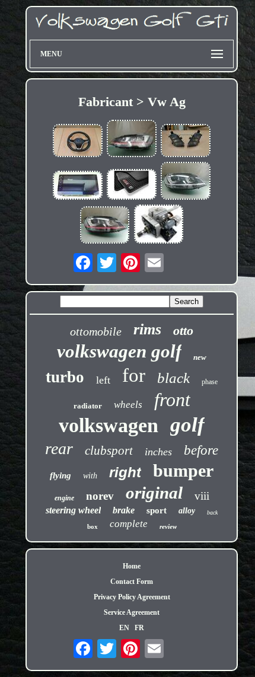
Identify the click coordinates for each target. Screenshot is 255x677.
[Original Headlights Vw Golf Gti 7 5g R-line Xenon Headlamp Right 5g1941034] (186, 182)
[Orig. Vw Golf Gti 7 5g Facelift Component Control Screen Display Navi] (78, 186)
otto (183, 330)
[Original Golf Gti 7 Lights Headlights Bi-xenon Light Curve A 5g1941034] (105, 226)
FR (139, 628)
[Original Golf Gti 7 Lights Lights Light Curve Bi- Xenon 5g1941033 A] (132, 140)
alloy (187, 510)
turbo (65, 377)
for (133, 375)
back (212, 512)
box (92, 526)
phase (210, 382)
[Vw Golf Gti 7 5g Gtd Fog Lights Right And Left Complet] (186, 142)
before (201, 450)
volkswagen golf (119, 351)
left (103, 380)
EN (124, 628)
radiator (88, 405)
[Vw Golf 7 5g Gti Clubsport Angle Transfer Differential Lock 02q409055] (159, 225)
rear (59, 448)
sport (156, 510)
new (199, 357)
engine (64, 498)
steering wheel (73, 510)
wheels (128, 404)
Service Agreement (132, 612)
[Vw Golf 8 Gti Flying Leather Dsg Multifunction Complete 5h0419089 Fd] (78, 142)
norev (100, 496)
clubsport (109, 450)
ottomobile (96, 331)
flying (60, 475)
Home (132, 566)
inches (158, 452)
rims (147, 329)
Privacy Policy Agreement (132, 597)
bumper (183, 470)
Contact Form (131, 581)
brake (124, 510)
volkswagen (108, 425)
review (168, 526)
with (90, 475)
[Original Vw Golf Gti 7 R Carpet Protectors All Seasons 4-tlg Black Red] (132, 185)
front (172, 399)
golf (187, 424)
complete (129, 523)
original (154, 492)
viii (202, 496)
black (173, 378)
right (125, 472)
